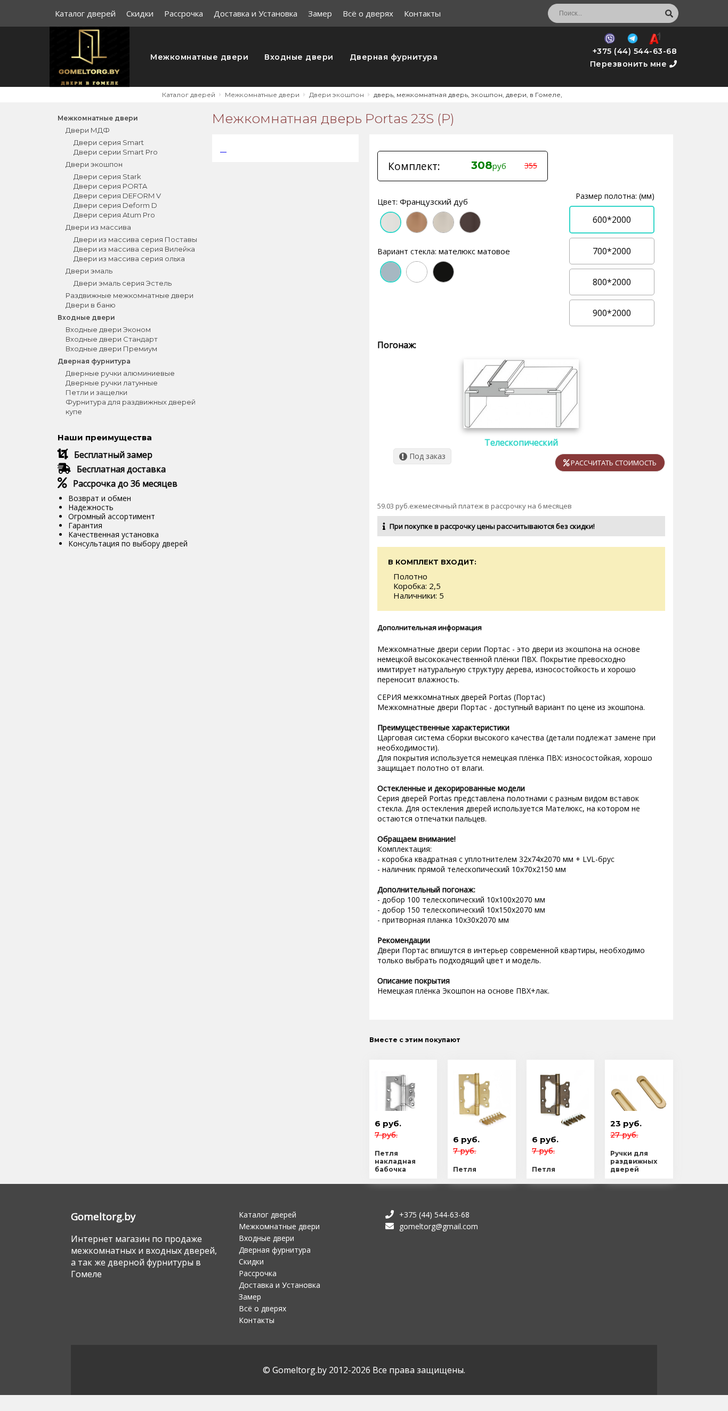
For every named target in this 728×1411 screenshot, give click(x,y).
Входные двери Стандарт (112, 339)
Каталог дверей (85, 13)
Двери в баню (91, 305)
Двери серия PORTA (110, 186)
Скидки (139, 13)
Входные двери (299, 57)
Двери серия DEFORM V (117, 195)
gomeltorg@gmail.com (438, 1226)
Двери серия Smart (109, 142)
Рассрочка (183, 13)
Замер (320, 13)
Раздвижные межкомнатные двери (129, 295)
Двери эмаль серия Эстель (123, 283)
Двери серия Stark (107, 176)
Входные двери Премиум (111, 348)
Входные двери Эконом (108, 329)
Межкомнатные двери (199, 57)
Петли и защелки (96, 392)
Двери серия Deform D (115, 205)
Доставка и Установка (255, 13)
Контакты (422, 13)
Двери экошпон (94, 164)
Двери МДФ (88, 130)
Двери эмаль (89, 271)
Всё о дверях (368, 13)
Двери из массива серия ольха (129, 258)
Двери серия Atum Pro (114, 215)
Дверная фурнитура (394, 57)
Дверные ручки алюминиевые (120, 373)
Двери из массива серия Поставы (135, 239)
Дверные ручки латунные (112, 382)
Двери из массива (98, 227)
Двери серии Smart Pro (116, 152)
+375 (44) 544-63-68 (635, 51)
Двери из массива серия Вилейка (134, 249)
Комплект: (414, 166)
